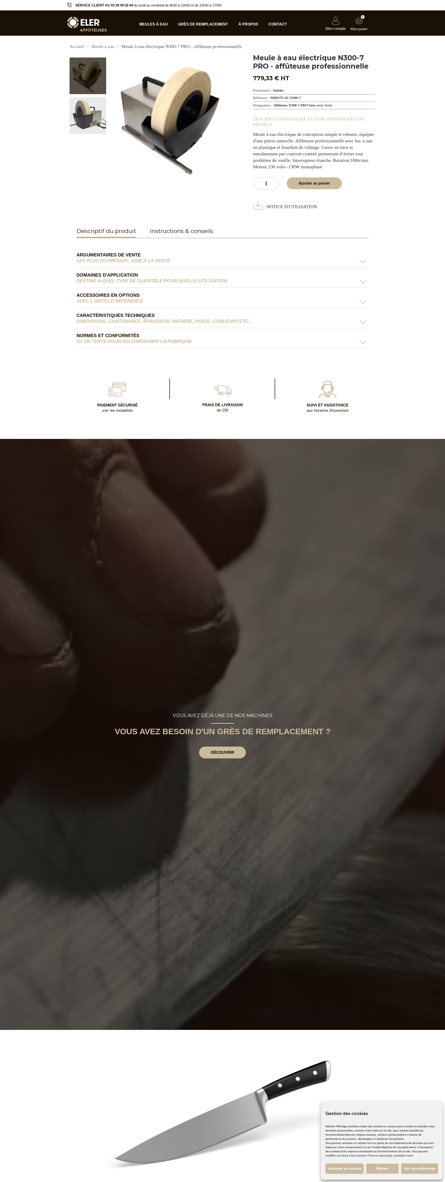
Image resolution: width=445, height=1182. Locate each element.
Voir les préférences (419, 1168)
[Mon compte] (336, 21)
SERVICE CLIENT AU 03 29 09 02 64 (104, 5)
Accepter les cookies (344, 1168)
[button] (222, 260)
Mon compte (336, 29)
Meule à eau (102, 46)
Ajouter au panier (314, 183)
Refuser (382, 1168)
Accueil (77, 46)
